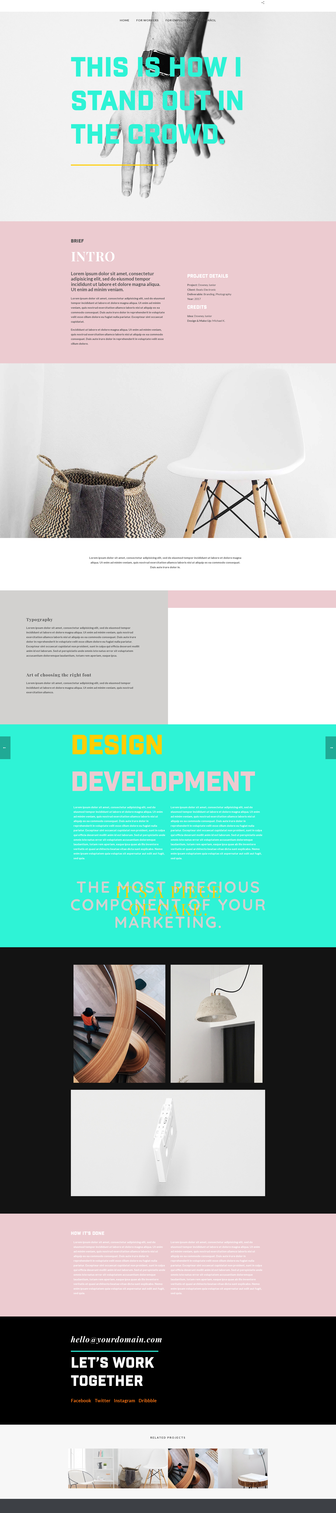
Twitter (103, 1400)
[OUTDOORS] (193, 1462)
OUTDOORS (193, 1479)
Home (124, 20)
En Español (206, 20)
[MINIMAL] (143, 1462)
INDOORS (93, 1479)
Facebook (81, 1400)
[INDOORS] (93, 1462)
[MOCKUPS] (243, 1462)
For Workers (147, 20)
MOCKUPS (243, 1479)
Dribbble (147, 1400)
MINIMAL (143, 1479)
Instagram (124, 1400)
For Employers (178, 20)
